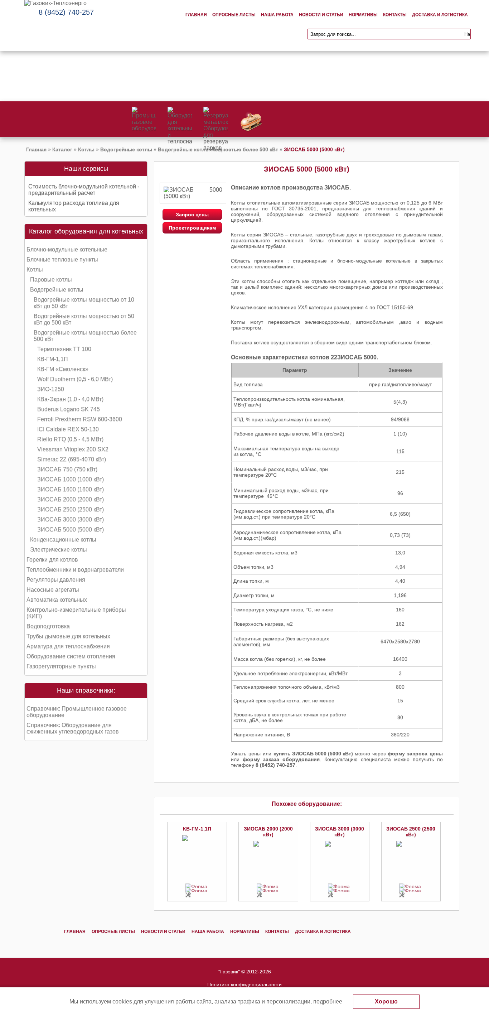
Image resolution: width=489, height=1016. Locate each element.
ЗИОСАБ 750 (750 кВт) (67, 469)
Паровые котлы (51, 279)
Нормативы (363, 14)
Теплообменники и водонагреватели (75, 570)
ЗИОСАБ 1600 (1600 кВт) (70, 489)
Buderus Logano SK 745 (68, 409)
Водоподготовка (48, 626)
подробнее (327, 1001)
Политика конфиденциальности (244, 984)
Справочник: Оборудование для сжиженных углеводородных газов (72, 728)
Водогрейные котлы (126, 149)
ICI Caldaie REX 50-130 (68, 429)
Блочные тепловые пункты (62, 259)
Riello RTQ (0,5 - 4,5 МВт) (70, 439)
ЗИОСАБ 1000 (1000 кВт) (70, 479)
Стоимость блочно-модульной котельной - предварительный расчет (83, 189)
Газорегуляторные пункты (61, 666)
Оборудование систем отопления (70, 656)
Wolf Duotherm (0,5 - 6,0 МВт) (75, 379)
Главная (196, 14)
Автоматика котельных (56, 600)
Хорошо (386, 1001)
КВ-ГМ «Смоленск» (62, 369)
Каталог (62, 149)
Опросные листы (234, 14)
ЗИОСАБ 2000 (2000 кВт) (70, 499)
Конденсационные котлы (63, 539)
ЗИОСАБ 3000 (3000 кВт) (70, 519)
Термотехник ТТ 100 (64, 349)
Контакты (395, 14)
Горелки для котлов (52, 560)
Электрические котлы (58, 549)
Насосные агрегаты (52, 590)
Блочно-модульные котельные (66, 249)
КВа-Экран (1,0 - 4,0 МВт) (70, 399)
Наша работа (277, 14)
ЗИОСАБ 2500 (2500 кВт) (70, 509)
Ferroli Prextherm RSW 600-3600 (79, 419)
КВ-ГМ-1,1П (52, 359)
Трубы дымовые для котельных (68, 636)
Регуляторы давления (55, 580)
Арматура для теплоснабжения (68, 646)
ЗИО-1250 (50, 389)
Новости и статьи (321, 14)
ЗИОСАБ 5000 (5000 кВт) (70, 529)
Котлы (86, 149)
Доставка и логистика (440, 14)
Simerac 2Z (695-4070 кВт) (71, 459)
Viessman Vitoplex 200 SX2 (72, 449)
